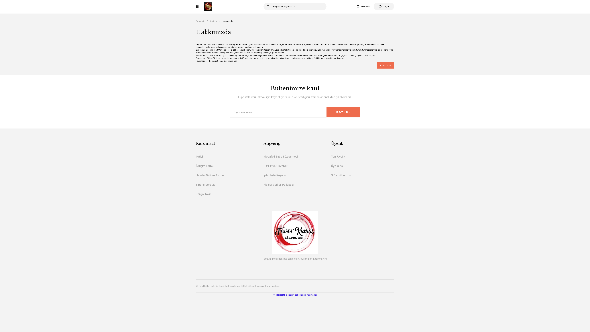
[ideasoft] (279, 294)
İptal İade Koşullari (275, 175)
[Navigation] (198, 6)
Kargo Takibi (204, 194)
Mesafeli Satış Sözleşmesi (281, 156)
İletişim (200, 156)
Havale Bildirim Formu (210, 175)
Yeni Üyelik (338, 156)
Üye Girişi (337, 166)
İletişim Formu (205, 166)
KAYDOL (343, 112)
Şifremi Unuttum (341, 175)
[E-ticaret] (295, 295)
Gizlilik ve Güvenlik (275, 166)
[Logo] (208, 6)
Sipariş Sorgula (205, 184)
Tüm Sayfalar (386, 65)
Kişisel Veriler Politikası (279, 184)
